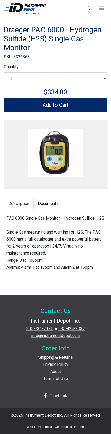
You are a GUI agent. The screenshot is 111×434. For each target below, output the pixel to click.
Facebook (57, 395)
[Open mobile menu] (101, 8)
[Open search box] (90, 8)
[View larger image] (55, 153)
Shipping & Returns (55, 357)
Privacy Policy (55, 364)
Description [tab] (18, 203)
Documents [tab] (48, 203)
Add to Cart (56, 105)
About (55, 371)
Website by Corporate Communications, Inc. (55, 427)
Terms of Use (55, 378)
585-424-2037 (71, 328)
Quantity (11, 66)
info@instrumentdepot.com (55, 335)
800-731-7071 (39, 328)
